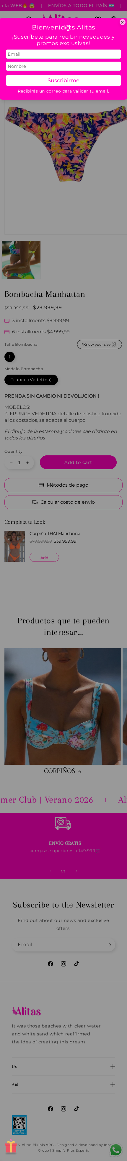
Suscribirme (63, 80)
